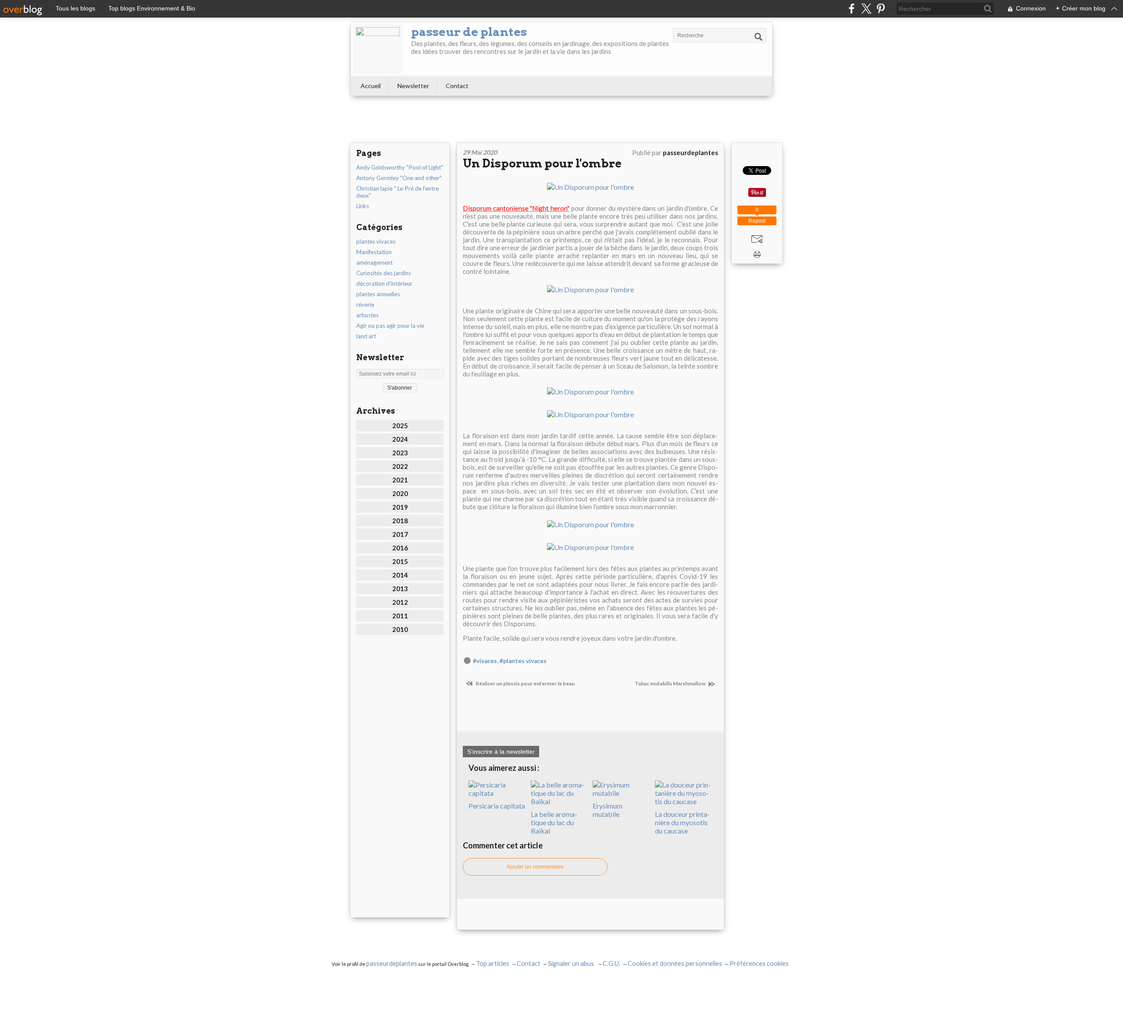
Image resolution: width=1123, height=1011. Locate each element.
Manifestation (374, 251)
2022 (400, 466)
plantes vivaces (376, 241)
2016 (400, 548)
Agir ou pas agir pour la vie (390, 325)
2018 (400, 521)
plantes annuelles (378, 294)
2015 (400, 561)
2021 (400, 480)
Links (362, 205)
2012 (400, 602)
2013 (400, 588)
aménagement (374, 262)
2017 (400, 534)
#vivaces (485, 660)
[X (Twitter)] (866, 9)
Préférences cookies (759, 963)
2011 (400, 616)
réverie (365, 304)
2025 (400, 425)
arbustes (367, 315)
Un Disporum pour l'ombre (542, 163)
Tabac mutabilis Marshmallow (670, 683)
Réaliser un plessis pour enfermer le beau (525, 683)
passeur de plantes (469, 32)
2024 (400, 439)
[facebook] (851, 9)
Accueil (371, 85)
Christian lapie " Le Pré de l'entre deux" (397, 192)
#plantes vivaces (523, 660)
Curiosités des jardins (383, 273)
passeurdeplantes (391, 963)
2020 (400, 493)
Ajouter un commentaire (535, 867)
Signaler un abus (571, 963)
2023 (400, 453)
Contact (457, 85)
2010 (400, 629)
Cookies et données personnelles (675, 963)
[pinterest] (880, 9)
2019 (400, 507)
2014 (400, 575)
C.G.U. (611, 963)
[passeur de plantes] (377, 49)
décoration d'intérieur (384, 283)
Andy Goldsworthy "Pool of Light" (399, 167)
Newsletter (413, 85)
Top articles (492, 963)
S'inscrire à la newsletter (501, 751)
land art (366, 336)
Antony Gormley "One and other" (399, 177)
